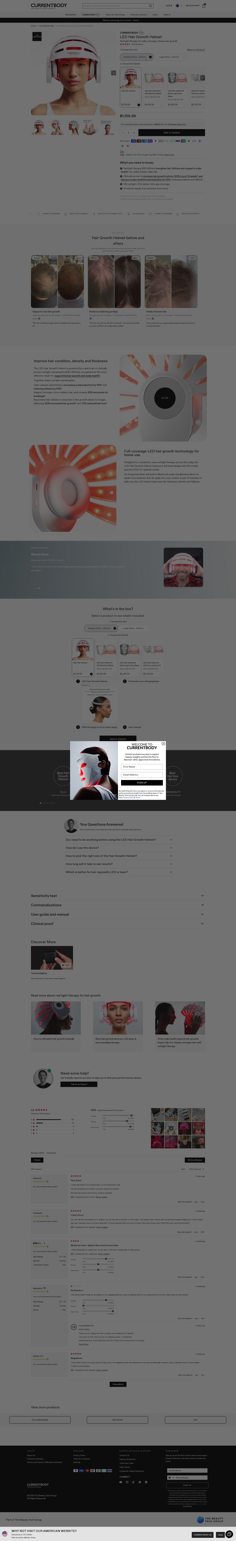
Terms (137, 797)
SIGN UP (142, 782)
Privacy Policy (128, 797)
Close (220, 1535)
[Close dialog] (163, 743)
